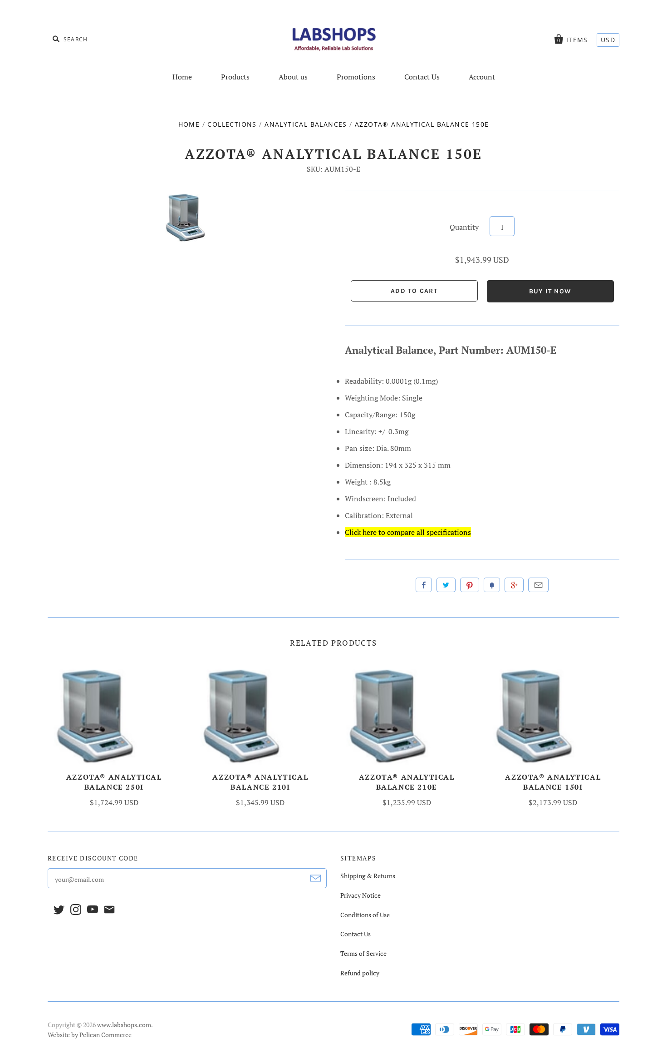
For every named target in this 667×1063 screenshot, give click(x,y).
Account (482, 77)
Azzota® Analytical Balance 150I (553, 782)
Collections (231, 124)
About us (293, 77)
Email (538, 585)
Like (424, 585)
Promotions (356, 77)
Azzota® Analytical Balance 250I (114, 782)
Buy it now (550, 291)
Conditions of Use (365, 914)
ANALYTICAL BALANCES (306, 124)
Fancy (492, 585)
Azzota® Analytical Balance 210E (407, 782)
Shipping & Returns (367, 875)
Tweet (446, 585)
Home (182, 77)
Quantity (464, 227)
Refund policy (359, 973)
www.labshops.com (124, 1024)
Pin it (469, 585)
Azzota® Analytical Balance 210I (260, 782)
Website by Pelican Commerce (90, 1034)
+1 (514, 585)
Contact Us (422, 77)
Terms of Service (363, 953)
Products (235, 77)
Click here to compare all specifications (408, 532)
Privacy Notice (360, 895)
